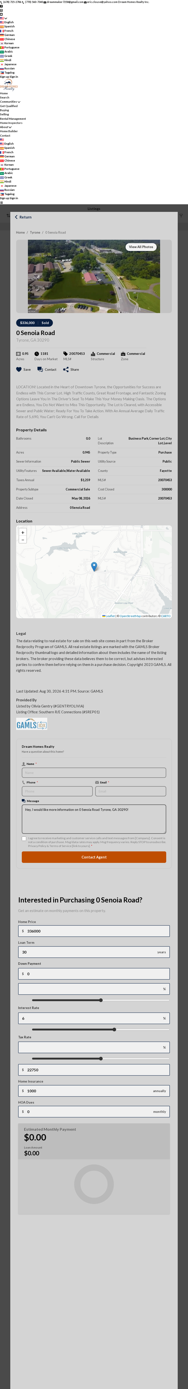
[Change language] (3, 18)
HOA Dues (26, 1102)
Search (4, 97)
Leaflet (110, 616)
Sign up (4, 76)
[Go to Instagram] (1, 9)
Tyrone (35, 232)
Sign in (14, 76)
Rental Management (13, 118)
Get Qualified (9, 106)
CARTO (166, 616)
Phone (32, 782)
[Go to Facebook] (1, 6)
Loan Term (26, 942)
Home (20, 232)
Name (32, 763)
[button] (94, 567)
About (4, 127)
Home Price (27, 922)
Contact (5, 135)
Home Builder (9, 131)
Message (33, 801)
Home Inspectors (11, 122)
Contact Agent (94, 857)
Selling (4, 114)
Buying (4, 110)
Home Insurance (30, 1081)
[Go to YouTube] (1, 14)
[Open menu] (1, 202)
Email (104, 782)
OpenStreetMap (130, 616)
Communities (8, 101)
